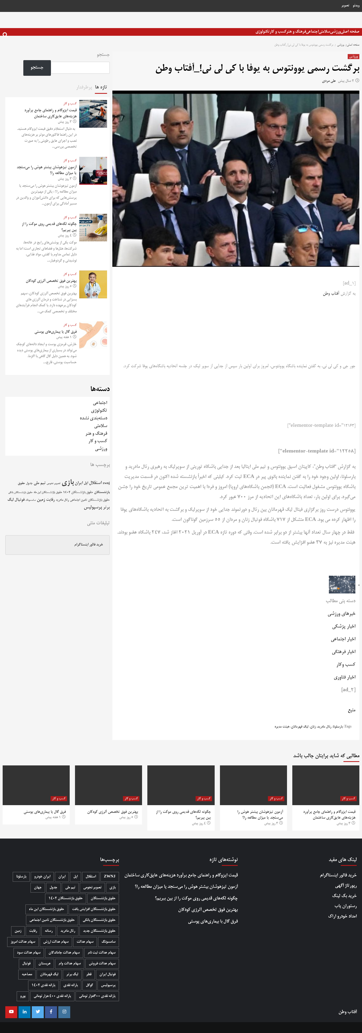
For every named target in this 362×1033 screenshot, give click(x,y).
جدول (29, 483)
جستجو (103, 54)
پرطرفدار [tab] (84, 87)
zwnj (106, 483)
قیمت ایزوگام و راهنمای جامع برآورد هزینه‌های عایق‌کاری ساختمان (181, 875)
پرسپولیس (93, 507)
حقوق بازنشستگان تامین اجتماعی (90, 500)
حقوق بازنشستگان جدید (99, 931)
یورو (23, 996)
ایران (79, 483)
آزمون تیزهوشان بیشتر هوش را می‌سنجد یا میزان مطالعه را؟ (186, 886)
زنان (313, 727)
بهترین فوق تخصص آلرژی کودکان (51, 281)
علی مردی (329, 81)
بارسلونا (338, 727)
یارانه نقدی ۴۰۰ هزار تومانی (52, 996)
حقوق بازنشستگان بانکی (20, 492)
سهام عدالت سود (29, 953)
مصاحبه (27, 975)
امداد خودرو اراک (342, 916)
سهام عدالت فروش (102, 964)
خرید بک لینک (344, 896)
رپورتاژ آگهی (346, 885)
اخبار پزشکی (343, 626)
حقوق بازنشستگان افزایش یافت (94, 909)
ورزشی (335, 31)
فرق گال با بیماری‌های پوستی (55, 332)
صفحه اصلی (350, 31)
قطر (88, 975)
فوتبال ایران (107, 975)
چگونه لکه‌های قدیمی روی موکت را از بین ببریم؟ (196, 898)
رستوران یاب (345, 906)
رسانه (48, 931)
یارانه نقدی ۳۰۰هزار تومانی (97, 996)
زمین (41, 500)
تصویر (345, 6)
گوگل (89, 985)
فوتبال (19, 500)
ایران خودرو (42, 877)
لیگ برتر (72, 975)
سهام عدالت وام (70, 964)
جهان (38, 888)
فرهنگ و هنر (296, 31)
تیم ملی (40, 483)
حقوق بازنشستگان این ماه (48, 492)
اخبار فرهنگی (343, 652)
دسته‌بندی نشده (93, 418)
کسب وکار (345, 664)
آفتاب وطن (331, 293)
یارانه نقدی (70, 985)
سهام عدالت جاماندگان (64, 953)
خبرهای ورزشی (341, 614)
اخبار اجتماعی (343, 639)
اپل (86, 483)
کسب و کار (278, 31)
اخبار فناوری (344, 677)
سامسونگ (30, 500)
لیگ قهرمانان (299, 727)
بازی (67, 482)
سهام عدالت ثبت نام (102, 953)
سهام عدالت (85, 942)
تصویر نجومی (53, 483)
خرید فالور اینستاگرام (88, 545)
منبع (351, 710)
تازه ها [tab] (101, 87)
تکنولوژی (262, 31)
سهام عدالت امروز (23, 942)
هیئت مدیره (282, 727)
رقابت (50, 500)
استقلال (95, 483)
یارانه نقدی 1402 (43, 985)
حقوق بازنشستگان (103, 899)
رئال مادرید (324, 727)
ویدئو (356, 6)
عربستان (44, 964)
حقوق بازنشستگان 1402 (78, 492)
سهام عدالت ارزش (56, 942)
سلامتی (324, 31)
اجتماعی (312, 31)
